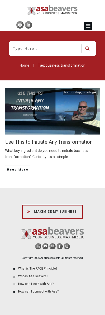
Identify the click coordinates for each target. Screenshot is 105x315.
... (70, 157)
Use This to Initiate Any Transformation (49, 142)
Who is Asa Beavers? (33, 276)
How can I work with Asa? (36, 284)
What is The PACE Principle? (37, 268)
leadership (72, 92)
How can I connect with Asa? (38, 291)
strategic (90, 92)
